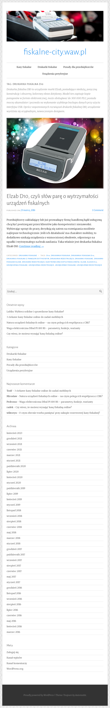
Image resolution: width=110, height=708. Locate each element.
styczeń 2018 (13, 543)
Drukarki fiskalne (47, 67)
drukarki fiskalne (84, 259)
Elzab (83, 262)
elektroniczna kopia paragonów (62, 262)
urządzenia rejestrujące (41, 265)
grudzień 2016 (14, 587)
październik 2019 (16, 488)
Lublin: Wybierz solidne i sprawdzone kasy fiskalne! (35, 311)
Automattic (80, 695)
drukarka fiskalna (60, 255)
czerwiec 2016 (14, 615)
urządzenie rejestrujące (89, 265)
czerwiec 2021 (14, 449)
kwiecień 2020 (14, 477)
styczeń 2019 (13, 504)
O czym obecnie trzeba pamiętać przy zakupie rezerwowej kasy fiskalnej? (59, 413)
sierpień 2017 (14, 565)
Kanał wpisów (14, 657)
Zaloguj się (13, 652)
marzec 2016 (13, 632)
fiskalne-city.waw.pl (55, 52)
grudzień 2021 (14, 438)
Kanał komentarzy (17, 663)
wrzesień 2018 (14, 516)
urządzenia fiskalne (17, 265)
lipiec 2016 (12, 610)
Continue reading (31, 246)
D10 (48, 255)
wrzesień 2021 (14, 444)
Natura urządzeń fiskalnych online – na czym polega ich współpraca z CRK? (48, 322)
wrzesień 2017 (14, 560)
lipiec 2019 (12, 493)
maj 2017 (11, 576)
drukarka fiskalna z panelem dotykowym (28, 259)
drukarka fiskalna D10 (82, 255)
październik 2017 (16, 554)
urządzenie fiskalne (65, 265)
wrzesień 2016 (14, 599)
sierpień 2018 (14, 521)
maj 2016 (11, 621)
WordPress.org (15, 668)
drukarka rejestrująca (62, 259)
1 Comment (97, 210)
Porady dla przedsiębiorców (78, 67)
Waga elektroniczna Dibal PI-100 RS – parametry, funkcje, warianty (43, 328)
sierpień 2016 (14, 604)
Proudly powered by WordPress (38, 695)
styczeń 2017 (13, 582)
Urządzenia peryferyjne (55, 73)
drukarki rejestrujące (33, 262)
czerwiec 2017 (14, 571)
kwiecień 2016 (14, 626)
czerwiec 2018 (14, 527)
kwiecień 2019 (14, 499)
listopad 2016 (14, 593)
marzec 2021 (13, 455)
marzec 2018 (13, 538)
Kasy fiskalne (24, 67)
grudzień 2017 (14, 549)
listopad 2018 (14, 510)
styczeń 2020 (14, 482)
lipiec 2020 (13, 471)
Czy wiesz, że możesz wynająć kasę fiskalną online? (35, 333)
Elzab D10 (92, 262)
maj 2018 (11, 532)
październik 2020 (16, 466)
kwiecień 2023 (14, 433)
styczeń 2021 (13, 460)
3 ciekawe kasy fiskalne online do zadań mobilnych (35, 317)
